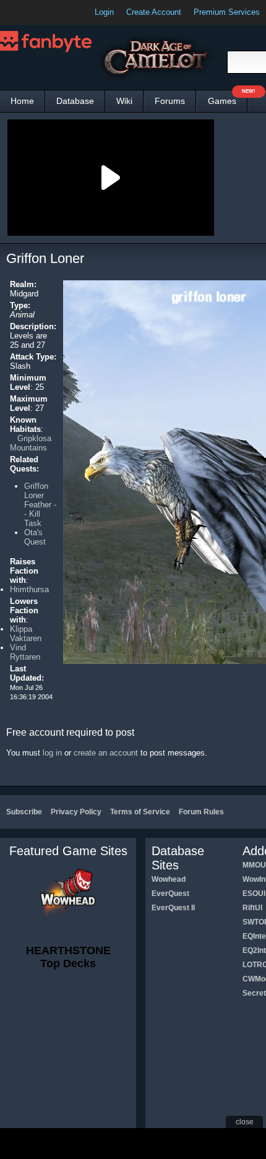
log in (52, 752)
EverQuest (170, 893)
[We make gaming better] (39, 12)
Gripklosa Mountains (30, 443)
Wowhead (169, 879)
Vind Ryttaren (25, 652)
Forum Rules (201, 812)
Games (227, 98)
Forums (170, 101)
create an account (106, 752)
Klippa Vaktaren (25, 633)
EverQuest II (173, 907)
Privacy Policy (76, 812)
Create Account (153, 12)
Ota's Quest (35, 537)
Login (104, 12)
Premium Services (227, 12)
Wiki (124, 101)
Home (22, 101)
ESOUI (253, 893)
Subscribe (24, 812)
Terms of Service (140, 812)
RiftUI (252, 907)
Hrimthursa (29, 589)
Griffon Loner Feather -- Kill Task (40, 504)
